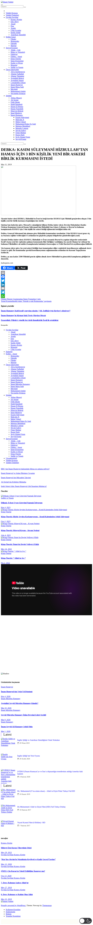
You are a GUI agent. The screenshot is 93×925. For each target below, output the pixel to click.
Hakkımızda (10, 912)
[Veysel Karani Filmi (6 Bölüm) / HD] (8, 827)
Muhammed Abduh (18, 91)
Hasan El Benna (17, 107)
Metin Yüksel (21, 122)
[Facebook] (46, 277)
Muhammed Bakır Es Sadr (26, 124)
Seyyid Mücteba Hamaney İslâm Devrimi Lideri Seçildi (23, 715)
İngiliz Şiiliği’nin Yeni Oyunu (28, 756)
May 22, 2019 (6, 899)
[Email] (46, 288)
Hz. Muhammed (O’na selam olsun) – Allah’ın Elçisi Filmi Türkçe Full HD (46, 791)
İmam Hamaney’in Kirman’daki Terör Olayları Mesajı (23, 315)
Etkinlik (14, 43)
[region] (46, 648)
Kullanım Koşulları (13, 910)
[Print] (46, 273)
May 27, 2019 (6, 888)
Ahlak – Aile (15, 50)
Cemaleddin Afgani (18, 83)
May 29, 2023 (6, 852)
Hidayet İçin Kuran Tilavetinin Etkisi (16, 848)
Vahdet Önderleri (12, 15)
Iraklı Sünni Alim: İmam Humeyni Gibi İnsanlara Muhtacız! (24, 486)
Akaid (13, 24)
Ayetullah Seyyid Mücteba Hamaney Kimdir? (19, 703)
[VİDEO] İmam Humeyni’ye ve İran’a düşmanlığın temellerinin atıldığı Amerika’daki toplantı (50, 772)
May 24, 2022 (6, 549)
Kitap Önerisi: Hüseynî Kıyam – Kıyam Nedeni (20, 530)
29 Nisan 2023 (25, 743)
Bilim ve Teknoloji (18, 52)
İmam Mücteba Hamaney (20, 384)
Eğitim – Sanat (16, 56)
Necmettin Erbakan (18, 93)
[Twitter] (46, 281)
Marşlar (13, 46)
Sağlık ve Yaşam (17, 67)
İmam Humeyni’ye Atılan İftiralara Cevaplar (18, 473)
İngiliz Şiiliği (15, 33)
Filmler (13, 39)
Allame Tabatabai (17, 76)
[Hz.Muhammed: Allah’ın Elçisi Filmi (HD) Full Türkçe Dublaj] (8, 811)
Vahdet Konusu (12, 13)
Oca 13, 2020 (6, 876)
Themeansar (46, 905)
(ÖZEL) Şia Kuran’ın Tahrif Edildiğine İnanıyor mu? (23, 871)
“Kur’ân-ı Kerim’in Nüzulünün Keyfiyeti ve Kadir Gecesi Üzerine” (28, 859)
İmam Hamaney (17, 115)
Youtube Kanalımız (13, 916)
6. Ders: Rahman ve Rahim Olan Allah (17, 894)
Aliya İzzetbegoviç (18, 72)
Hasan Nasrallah (17, 109)
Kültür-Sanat (11, 37)
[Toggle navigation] (2, 4)
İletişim (8, 914)
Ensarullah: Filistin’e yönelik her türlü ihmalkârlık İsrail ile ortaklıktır (29, 320)
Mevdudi (14, 89)
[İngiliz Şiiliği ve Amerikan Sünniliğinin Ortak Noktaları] (8, 745)
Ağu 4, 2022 (6, 535)
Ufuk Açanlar (16, 30)
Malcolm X (20, 120)
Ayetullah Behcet (17, 78)
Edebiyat (14, 54)
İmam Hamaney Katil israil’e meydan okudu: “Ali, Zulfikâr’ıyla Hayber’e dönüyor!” (35, 311)
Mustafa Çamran (22, 128)
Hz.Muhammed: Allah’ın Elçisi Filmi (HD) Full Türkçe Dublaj (41, 807)
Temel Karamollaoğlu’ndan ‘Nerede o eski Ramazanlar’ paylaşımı (26, 301)
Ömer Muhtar (21, 133)
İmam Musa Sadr (17, 87)
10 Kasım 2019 (25, 794)
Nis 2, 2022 (5, 563)
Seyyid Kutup (21, 139)
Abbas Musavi (16, 98)
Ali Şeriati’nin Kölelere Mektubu (13, 482)
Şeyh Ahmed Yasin (23, 137)
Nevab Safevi (21, 130)
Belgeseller (15, 41)
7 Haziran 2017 (25, 826)
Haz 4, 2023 (5, 507)
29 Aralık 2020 (25, 759)
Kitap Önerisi (16, 59)
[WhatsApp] (46, 296)
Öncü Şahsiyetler (12, 70)
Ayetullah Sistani (17, 80)
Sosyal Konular (12, 48)
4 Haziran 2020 (25, 777)
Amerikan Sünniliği (18, 35)
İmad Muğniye (16, 113)
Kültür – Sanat (11, 354)
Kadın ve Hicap (17, 63)
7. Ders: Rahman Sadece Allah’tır (15, 883)
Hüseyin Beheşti (17, 111)
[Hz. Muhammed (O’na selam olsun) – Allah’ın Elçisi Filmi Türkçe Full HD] (8, 796)
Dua (12, 26)
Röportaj (14, 65)
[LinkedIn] (46, 284)
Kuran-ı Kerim (16, 19)
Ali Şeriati (14, 100)
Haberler (9, 352)
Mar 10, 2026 (6, 708)
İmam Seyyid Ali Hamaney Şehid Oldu (17, 727)
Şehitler (9, 96)
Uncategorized (11, 458)
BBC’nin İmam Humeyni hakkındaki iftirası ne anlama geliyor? (25, 469)
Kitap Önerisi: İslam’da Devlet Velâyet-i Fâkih (20, 544)
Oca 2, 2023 (5, 521)
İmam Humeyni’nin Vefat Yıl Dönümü (16, 692)
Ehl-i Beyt (15, 22)
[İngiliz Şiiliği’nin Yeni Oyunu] (8, 760)
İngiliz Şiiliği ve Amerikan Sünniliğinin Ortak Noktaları (38, 740)
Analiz (13, 28)
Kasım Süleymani (22, 117)
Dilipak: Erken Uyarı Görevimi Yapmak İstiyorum (21, 503)
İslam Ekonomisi (17, 61)
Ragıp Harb (20, 135)
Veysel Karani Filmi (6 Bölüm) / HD (31, 823)
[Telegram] (46, 292)
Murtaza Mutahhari (23, 126)
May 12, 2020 (6, 864)
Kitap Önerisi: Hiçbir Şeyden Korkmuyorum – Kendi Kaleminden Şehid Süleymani (35, 517)
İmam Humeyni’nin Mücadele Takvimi (16, 478)
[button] (46, 665)
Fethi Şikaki (15, 102)
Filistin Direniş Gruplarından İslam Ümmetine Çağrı (21, 299)
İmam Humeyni (17, 85)
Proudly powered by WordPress (13, 905)
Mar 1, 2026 (5, 731)
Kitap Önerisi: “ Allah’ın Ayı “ (13, 558)
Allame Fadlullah (17, 74)
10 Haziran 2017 (25, 810)
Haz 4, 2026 (5, 696)
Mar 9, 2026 (5, 720)
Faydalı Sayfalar (12, 17)
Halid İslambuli (16, 104)
